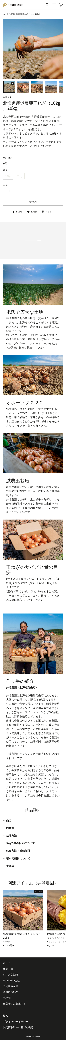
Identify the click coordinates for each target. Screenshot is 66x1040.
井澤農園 (7, 97)
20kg (19, 176)
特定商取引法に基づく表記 (18, 1027)
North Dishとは (11, 980)
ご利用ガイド (10, 986)
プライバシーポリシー (15, 1021)
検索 (5, 1015)
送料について (10, 992)
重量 (5, 170)
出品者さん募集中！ (14, 1003)
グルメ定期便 (10, 974)
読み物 (7, 998)
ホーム (5, 14)
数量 (5, 185)
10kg (8, 176)
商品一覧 (8, 969)
